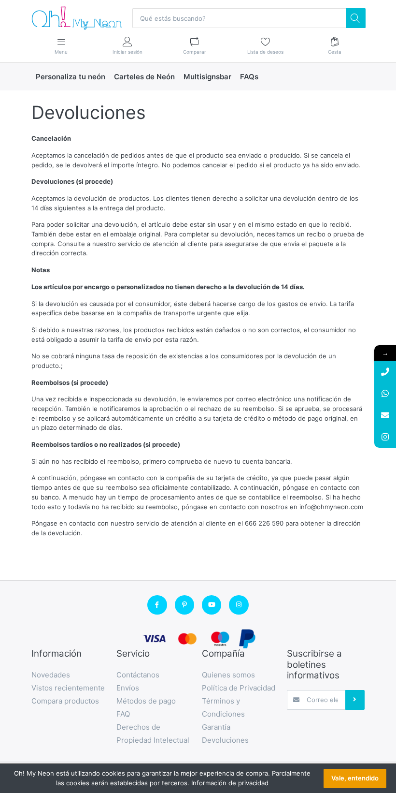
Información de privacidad (230, 783)
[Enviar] (355, 699)
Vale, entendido (355, 778)
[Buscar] (355, 18)
